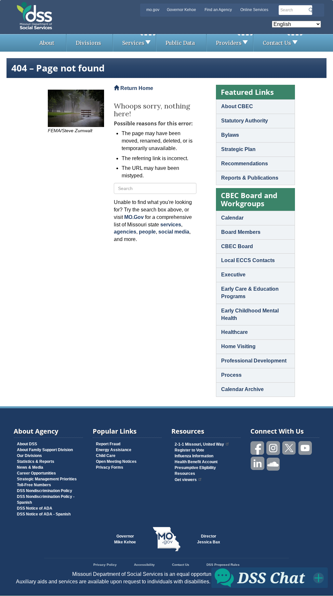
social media (173, 232)
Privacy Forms (109, 467)
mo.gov (152, 9)
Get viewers (186, 479)
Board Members (240, 232)
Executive (233, 274)
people (147, 232)
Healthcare (234, 332)
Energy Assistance (113, 450)
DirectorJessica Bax (208, 539)
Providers (229, 43)
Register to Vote (189, 450)
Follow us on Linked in (257, 464)
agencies (125, 232)
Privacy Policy (105, 564)
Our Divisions (29, 455)
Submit (311, 10)
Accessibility (144, 564)
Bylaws (230, 135)
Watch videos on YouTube (305, 448)
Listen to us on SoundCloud (273, 464)
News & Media (30, 467)
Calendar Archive (242, 389)
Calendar (232, 218)
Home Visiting (238, 346)
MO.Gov (134, 217)
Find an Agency (218, 9)
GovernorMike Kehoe (125, 539)
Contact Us (277, 43)
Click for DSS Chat (269, 577)
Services (133, 43)
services (170, 224)
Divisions (88, 43)
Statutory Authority (244, 120)
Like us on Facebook (257, 448)
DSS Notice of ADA (34, 508)
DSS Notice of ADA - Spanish (44, 514)
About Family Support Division (45, 450)
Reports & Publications (249, 178)
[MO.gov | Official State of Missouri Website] (166, 539)
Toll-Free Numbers (34, 485)
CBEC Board (237, 246)
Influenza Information (194, 456)
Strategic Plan (238, 149)
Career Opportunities (36, 473)
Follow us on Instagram (273, 448)
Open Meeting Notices (116, 461)
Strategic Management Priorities (47, 479)
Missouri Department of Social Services (80, 7)
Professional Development (253, 360)
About (46, 43)
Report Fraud (108, 444)
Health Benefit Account (196, 462)
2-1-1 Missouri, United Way (199, 444)
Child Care (105, 455)
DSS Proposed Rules (223, 564)
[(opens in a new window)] (76, 108)
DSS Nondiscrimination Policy (44, 490)
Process (231, 375)
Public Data (180, 43)
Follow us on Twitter (289, 448)
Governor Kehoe (181, 9)
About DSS (27, 444)
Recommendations (244, 163)
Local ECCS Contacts (248, 260)
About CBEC (237, 106)
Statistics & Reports (35, 461)
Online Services (254, 9)
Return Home (136, 88)
